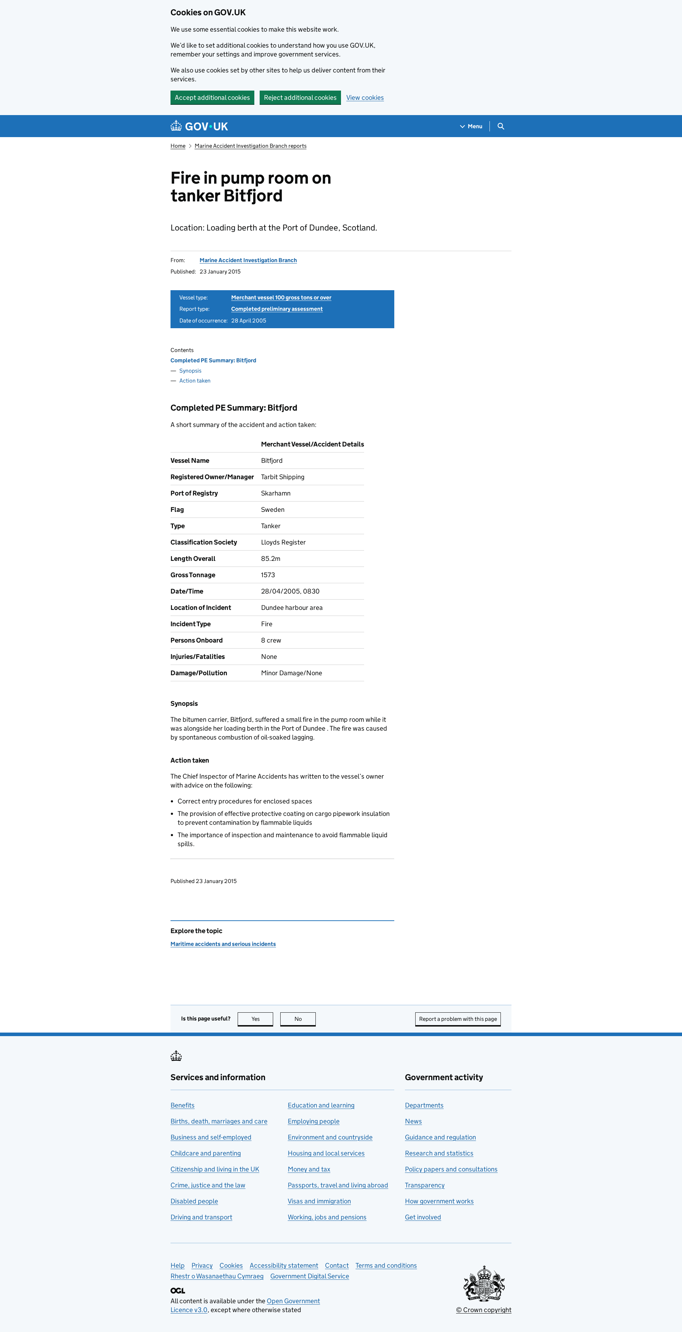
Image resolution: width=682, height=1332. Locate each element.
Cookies (231, 1265)
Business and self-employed (210, 1137)
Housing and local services (326, 1153)
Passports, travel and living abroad (338, 1185)
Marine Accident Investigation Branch (248, 260)
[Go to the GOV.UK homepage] (199, 126)
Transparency (425, 1185)
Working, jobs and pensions (327, 1217)
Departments (424, 1105)
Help (177, 1265)
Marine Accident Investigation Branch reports (251, 145)
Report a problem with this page (458, 1019)
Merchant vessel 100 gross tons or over (281, 297)
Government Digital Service (309, 1276)
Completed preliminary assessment (277, 308)
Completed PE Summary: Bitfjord (213, 360)
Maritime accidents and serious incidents (223, 944)
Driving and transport (201, 1217)
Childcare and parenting (205, 1153)
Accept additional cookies (212, 97)
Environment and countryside (330, 1137)
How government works (439, 1201)
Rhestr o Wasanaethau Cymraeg (217, 1276)
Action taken (195, 380)
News (413, 1121)
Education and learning (321, 1105)
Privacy (202, 1265)
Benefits (182, 1105)
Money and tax (309, 1169)
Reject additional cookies (300, 97)
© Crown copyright (484, 1310)
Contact (337, 1265)
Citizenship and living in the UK (214, 1169)
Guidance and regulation (440, 1137)
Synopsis (190, 370)
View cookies (365, 97)
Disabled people (194, 1201)
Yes (262, 1019)
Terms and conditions (386, 1265)
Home (177, 145)
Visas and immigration (319, 1201)
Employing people (314, 1121)
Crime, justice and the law (207, 1185)
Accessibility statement (284, 1265)
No (305, 1019)
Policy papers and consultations (451, 1169)
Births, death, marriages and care (218, 1121)
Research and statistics (439, 1153)
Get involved (423, 1217)
